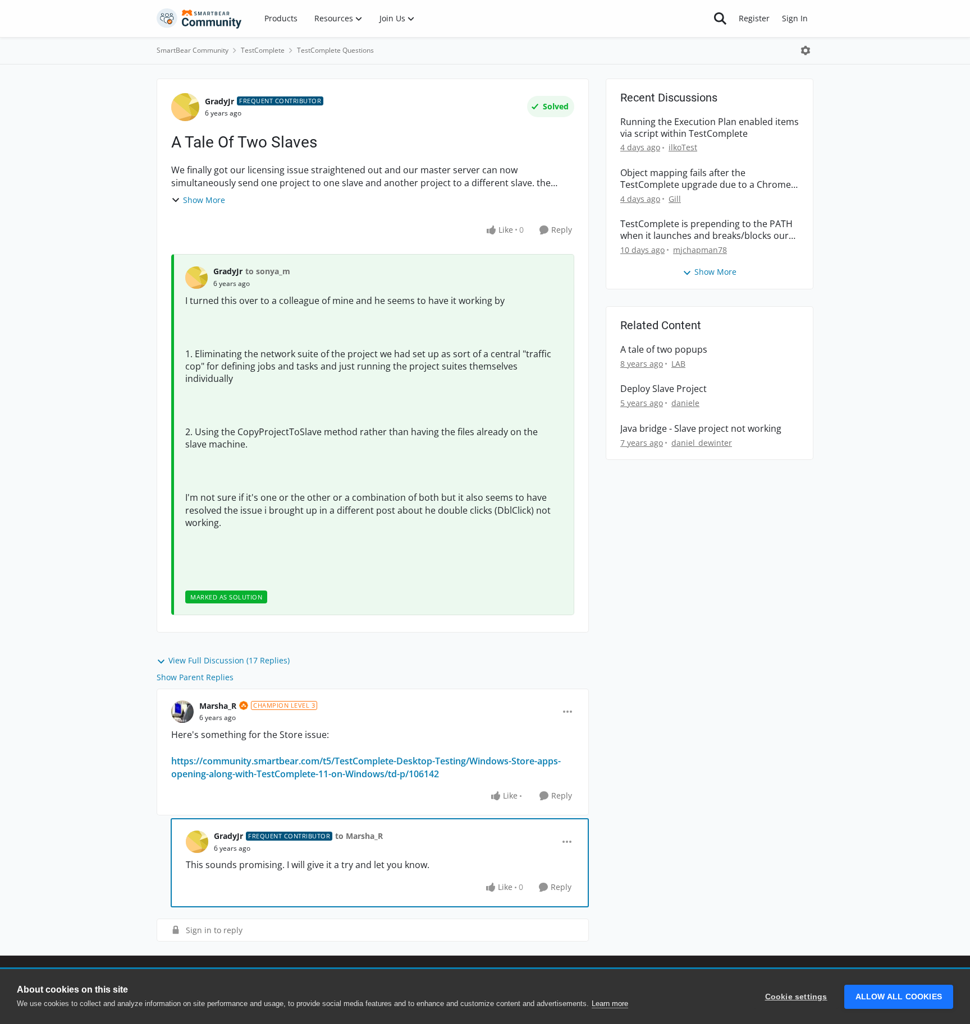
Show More (204, 200)
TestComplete (263, 50)
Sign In (795, 18)
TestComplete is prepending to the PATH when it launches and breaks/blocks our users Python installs (706, 230)
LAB (678, 363)
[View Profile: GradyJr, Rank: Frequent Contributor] (185, 107)
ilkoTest (683, 147)
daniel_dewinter (701, 442)
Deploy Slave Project (663, 389)
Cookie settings (796, 997)
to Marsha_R (359, 836)
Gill (675, 198)
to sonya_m (267, 271)
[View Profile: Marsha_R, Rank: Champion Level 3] (182, 711)
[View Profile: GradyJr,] (196, 277)
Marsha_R (217, 705)
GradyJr (219, 101)
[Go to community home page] (199, 18)
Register (754, 18)
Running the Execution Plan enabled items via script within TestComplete (709, 128)
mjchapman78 (700, 250)
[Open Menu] (805, 50)
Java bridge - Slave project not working (700, 429)
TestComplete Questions (335, 50)
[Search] (720, 18)
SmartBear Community (192, 50)
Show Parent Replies (195, 677)
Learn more (610, 1003)
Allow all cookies (898, 997)
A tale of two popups (663, 350)
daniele (685, 403)
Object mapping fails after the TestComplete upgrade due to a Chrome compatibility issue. (705, 179)
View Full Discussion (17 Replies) (229, 660)
